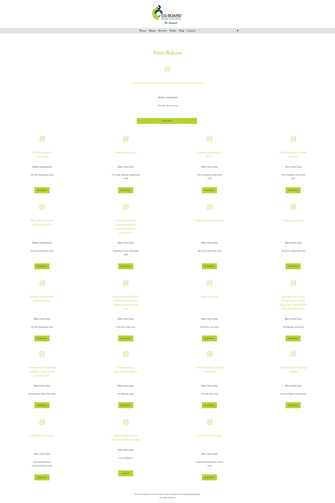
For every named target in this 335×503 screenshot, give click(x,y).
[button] (173, 31)
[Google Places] (237, 30)
